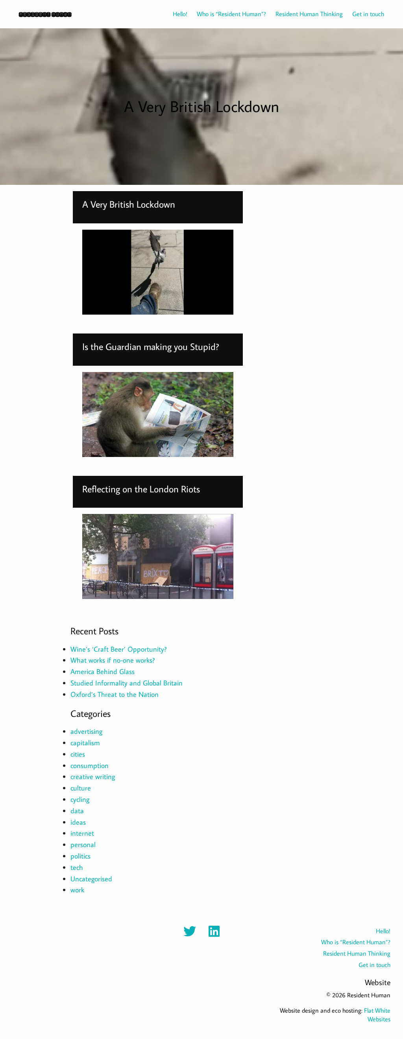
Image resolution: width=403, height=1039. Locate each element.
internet (82, 833)
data (77, 810)
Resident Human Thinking (309, 14)
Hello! (180, 14)
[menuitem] (175, 13)
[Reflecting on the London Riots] (157, 556)
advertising (86, 731)
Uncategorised (91, 878)
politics (80, 855)
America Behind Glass (102, 671)
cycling (79, 799)
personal (83, 844)
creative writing (92, 776)
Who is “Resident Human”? (231, 14)
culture (80, 787)
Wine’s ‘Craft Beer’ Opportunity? (118, 649)
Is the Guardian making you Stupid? (150, 346)
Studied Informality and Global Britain (126, 682)
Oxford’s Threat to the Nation (114, 694)
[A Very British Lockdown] (157, 272)
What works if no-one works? (112, 660)
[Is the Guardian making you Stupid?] (157, 414)
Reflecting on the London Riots (141, 489)
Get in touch (368, 14)
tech (76, 867)
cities (77, 754)
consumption (89, 765)
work (77, 889)
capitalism (85, 742)
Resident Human (45, 14)
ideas (78, 822)
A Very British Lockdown (128, 204)
